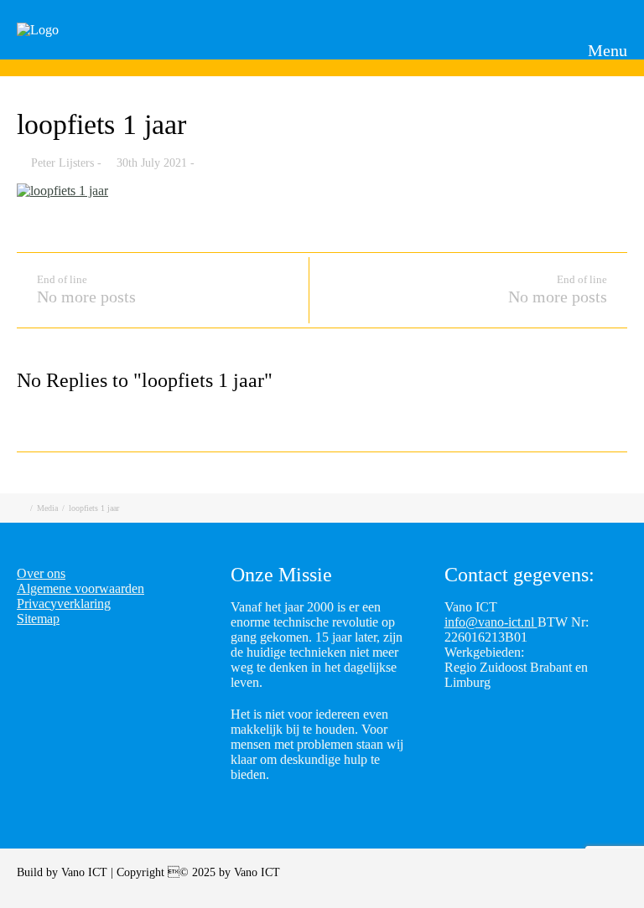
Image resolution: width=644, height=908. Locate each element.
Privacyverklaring (64, 603)
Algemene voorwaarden (80, 588)
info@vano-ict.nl (491, 622)
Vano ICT (86, 872)
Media (47, 508)
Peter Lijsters (62, 163)
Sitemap (38, 618)
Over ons (41, 573)
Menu (605, 50)
